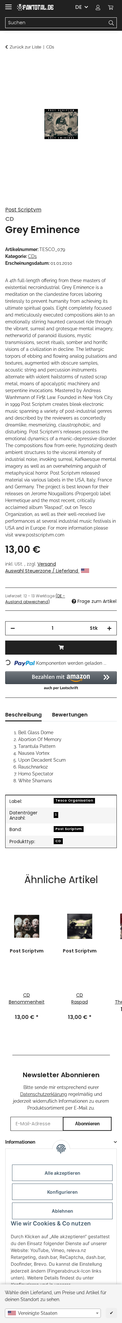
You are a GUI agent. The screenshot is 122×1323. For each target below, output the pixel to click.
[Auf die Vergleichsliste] (103, 80)
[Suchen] (111, 22)
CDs (32, 256)
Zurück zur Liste (25, 47)
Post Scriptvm (23, 209)
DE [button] (78, 7)
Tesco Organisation (74, 800)
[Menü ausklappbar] (8, 4)
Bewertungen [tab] (70, 714)
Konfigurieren (62, 1192)
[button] (98, 7)
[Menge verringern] (13, 628)
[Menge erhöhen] (109, 628)
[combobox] (53, 1313)
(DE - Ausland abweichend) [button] (35, 599)
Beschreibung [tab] (23, 714)
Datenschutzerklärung (43, 1094)
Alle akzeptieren (62, 1173)
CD (58, 841)
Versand (46, 564)
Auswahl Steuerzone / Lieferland (42, 571)
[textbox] (53, 1313)
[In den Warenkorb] (10, 64)
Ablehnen (62, 1211)
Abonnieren (87, 1123)
